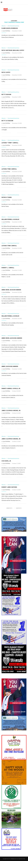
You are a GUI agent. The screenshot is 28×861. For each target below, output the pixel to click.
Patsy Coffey (6, 72)
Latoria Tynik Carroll (9, 169)
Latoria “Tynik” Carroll (10, 143)
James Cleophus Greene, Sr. (11, 410)
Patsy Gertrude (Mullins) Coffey (13, 50)
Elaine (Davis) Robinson (10, 28)
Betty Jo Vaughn (7, 121)
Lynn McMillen (6, 30)
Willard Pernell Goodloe (10, 219)
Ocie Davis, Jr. (6, 461)
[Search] (26, 2)
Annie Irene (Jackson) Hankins (12, 338)
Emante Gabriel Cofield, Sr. (11, 388)
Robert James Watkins (9, 487)
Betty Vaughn (7, 94)
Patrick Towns (7, 197)
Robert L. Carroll (8, 268)
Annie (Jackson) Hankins (10, 366)
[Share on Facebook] (13, 40)
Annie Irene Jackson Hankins (11, 290)
